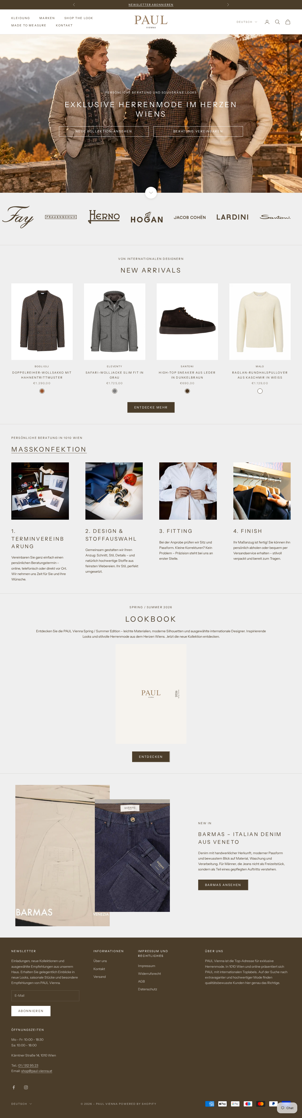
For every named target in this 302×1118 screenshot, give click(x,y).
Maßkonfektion (49, 449)
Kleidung (20, 18)
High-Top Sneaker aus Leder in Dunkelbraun (187, 375)
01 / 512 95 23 (28, 1065)
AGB (141, 981)
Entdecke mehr (151, 407)
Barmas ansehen (223, 885)
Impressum (146, 966)
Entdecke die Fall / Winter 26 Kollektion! (151, 4)
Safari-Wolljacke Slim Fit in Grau (115, 375)
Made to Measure (28, 25)
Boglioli (42, 366)
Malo (260, 366)
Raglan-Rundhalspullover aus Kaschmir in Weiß (260, 375)
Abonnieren (31, 1011)
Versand (99, 977)
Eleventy (114, 366)
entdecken (151, 757)
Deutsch (244, 22)
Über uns (100, 961)
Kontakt (64, 25)
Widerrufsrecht (149, 973)
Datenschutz (147, 989)
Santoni (187, 366)
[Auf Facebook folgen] (13, 1087)
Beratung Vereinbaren (198, 131)
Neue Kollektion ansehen (104, 131)
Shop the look (78, 18)
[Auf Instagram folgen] (26, 1087)
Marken (47, 18)
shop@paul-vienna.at (36, 1071)
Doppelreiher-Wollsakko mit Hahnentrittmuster (42, 375)
